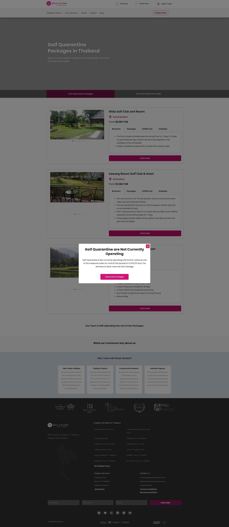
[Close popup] (148, 246)
